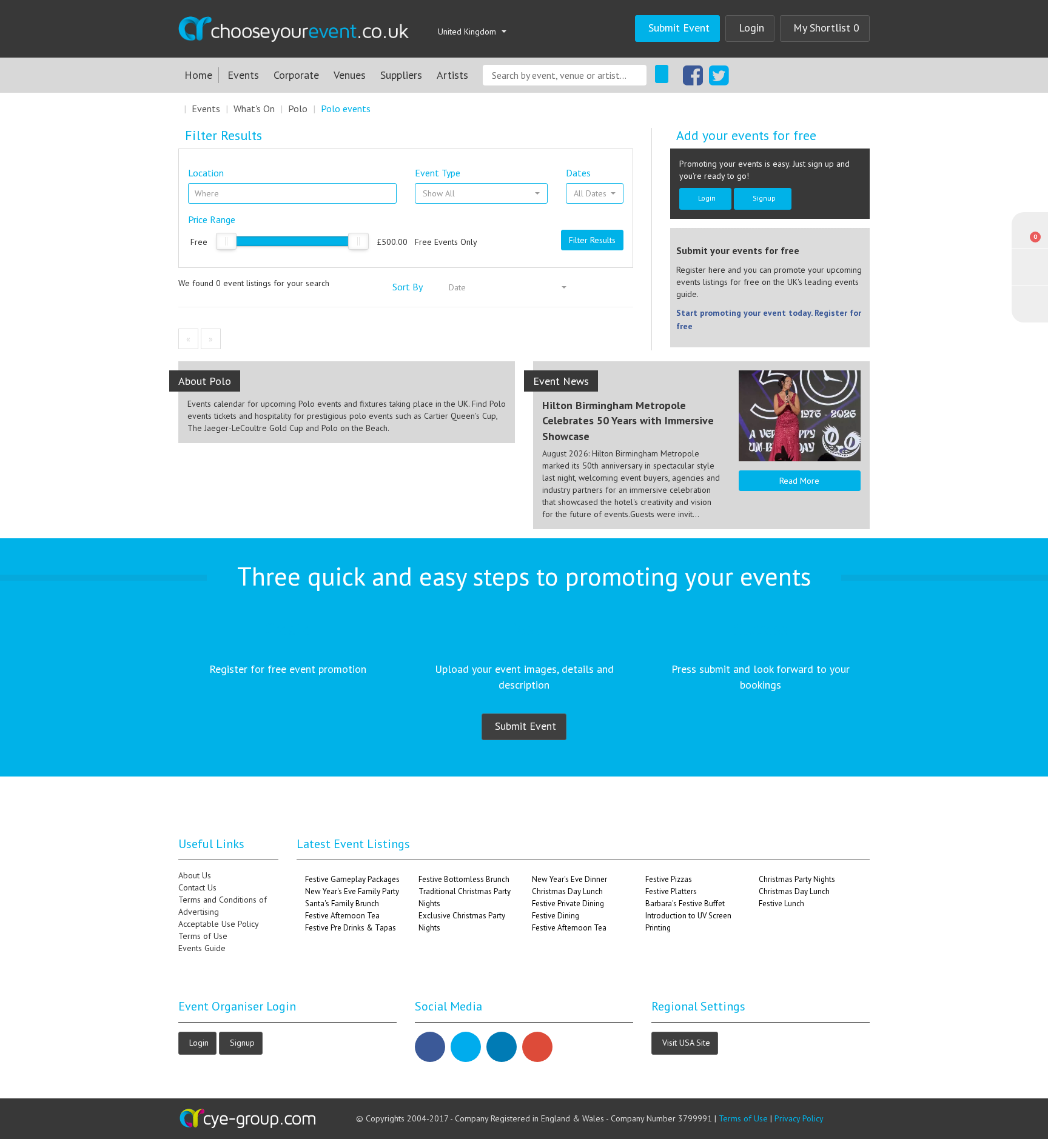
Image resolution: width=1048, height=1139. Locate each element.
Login (751, 28)
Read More (799, 480)
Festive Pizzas (668, 879)
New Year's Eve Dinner (569, 879)
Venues (350, 75)
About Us (194, 875)
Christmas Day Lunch (567, 891)
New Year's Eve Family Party (352, 891)
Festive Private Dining (568, 903)
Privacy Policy (799, 1118)
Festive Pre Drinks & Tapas (350, 928)
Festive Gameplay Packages (352, 879)
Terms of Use (202, 935)
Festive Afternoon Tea (342, 915)
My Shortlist (826, 28)
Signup (764, 197)
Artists (452, 75)
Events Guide (202, 948)
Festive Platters (671, 891)
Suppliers (401, 75)
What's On (254, 108)
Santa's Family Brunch (342, 903)
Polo (297, 108)
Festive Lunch (781, 903)
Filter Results (592, 240)
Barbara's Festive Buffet (685, 903)
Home (198, 75)
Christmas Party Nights (797, 879)
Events (243, 75)
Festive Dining (555, 915)
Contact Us (197, 887)
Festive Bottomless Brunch (463, 879)
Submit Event (679, 28)
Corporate (296, 75)
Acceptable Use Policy (218, 923)
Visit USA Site (686, 1042)
